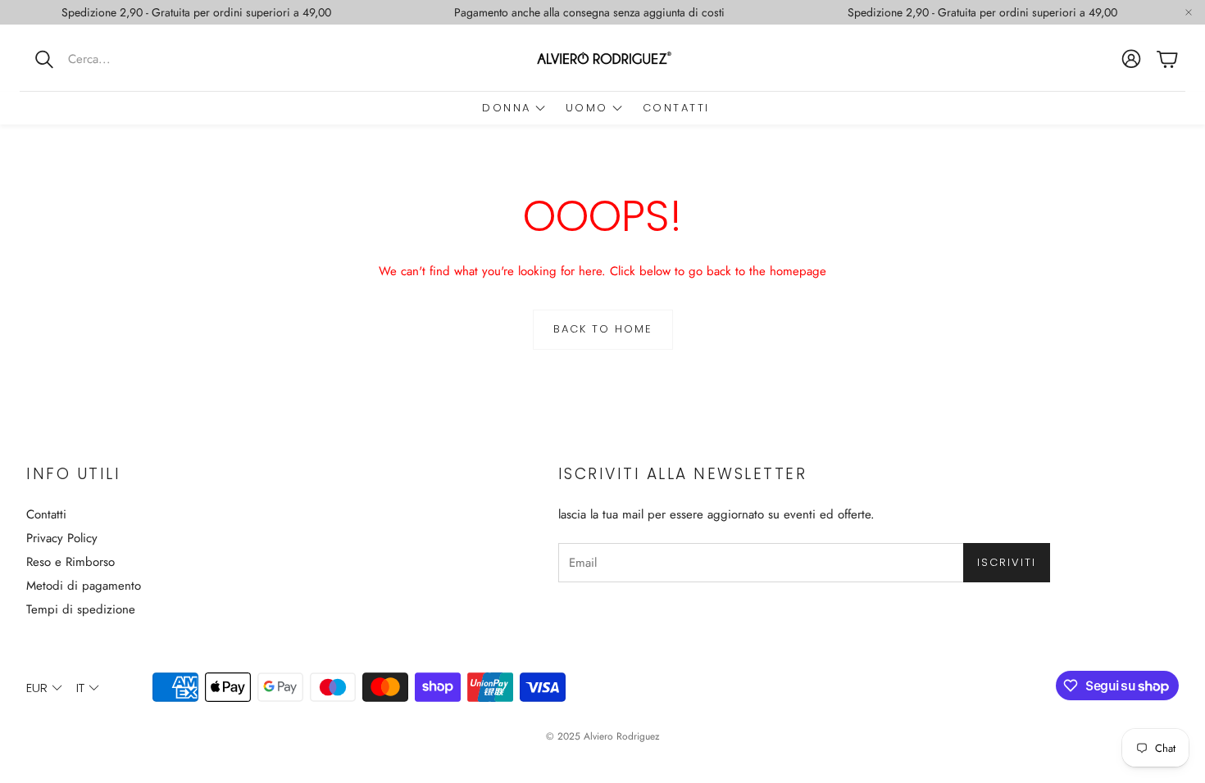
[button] (127, 59)
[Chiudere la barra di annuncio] (1188, 12)
